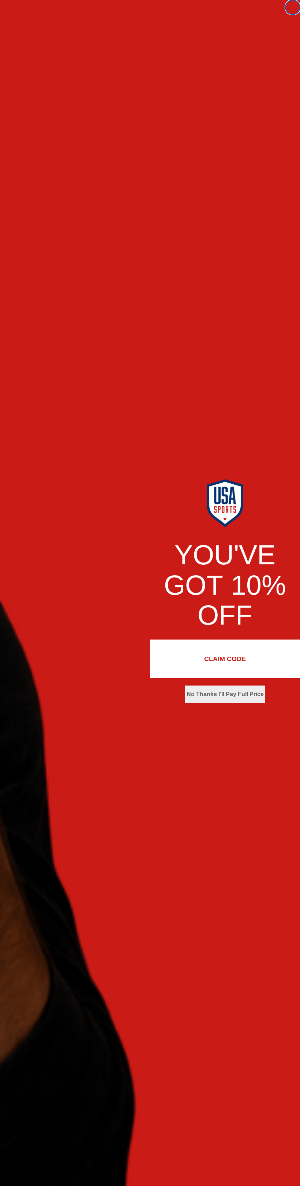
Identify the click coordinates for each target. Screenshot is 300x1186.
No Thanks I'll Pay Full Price (225, 694)
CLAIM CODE (225, 659)
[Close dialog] (292, 7)
